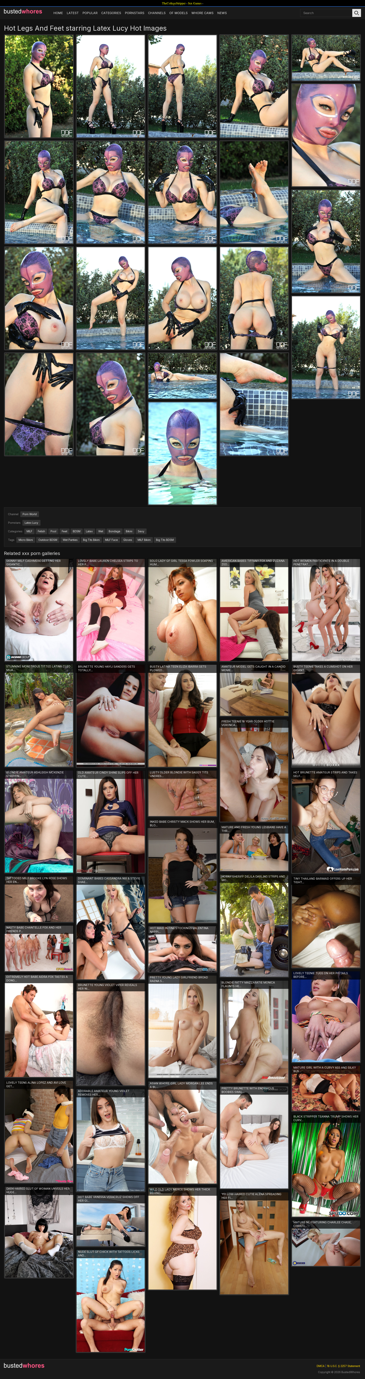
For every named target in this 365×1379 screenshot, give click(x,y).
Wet (100, 531)
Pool (53, 531)
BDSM (76, 531)
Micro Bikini (26, 539)
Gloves (127, 539)
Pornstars (134, 13)
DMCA (321, 1366)
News (222, 13)
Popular (90, 13)
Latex (89, 531)
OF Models (178, 13)
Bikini (129, 531)
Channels (157, 13)
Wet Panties (70, 539)
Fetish (41, 531)
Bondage (114, 531)
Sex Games (195, 3)
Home (58, 13)
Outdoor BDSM (47, 539)
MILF (29, 531)
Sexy (141, 531)
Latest (73, 13)
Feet (64, 531)
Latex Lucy (31, 522)
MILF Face (111, 539)
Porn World (30, 514)
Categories (111, 13)
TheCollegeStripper (174, 3)
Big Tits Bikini (91, 539)
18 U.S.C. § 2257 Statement (343, 1366)
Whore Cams (202, 13)
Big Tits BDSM (165, 539)
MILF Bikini (144, 539)
